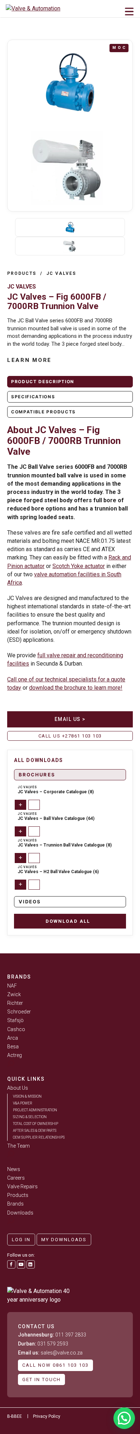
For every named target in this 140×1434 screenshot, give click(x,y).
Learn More (29, 360)
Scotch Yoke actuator (78, 566)
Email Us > (70, 719)
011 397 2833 (52, 1335)
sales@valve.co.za (50, 1353)
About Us (17, 1088)
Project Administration (35, 1110)
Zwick (14, 994)
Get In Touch (41, 1379)
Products (21, 273)
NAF (12, 986)
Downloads (20, 1213)
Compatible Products (43, 411)
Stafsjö (15, 1020)
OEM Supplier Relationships (39, 1137)
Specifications (33, 396)
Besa (13, 1046)
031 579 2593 (43, 1344)
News (13, 1169)
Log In (21, 1239)
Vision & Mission (27, 1096)
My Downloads (64, 1239)
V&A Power (22, 1103)
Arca (12, 1038)
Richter (15, 1003)
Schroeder (19, 1012)
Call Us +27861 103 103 (70, 736)
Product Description (42, 381)
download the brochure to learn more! (75, 687)
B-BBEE (14, 1416)
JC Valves (61, 273)
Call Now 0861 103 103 (55, 1365)
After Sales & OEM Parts (34, 1131)
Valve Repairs (22, 1186)
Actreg (14, 1055)
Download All (68, 921)
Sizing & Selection (30, 1117)
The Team (18, 1146)
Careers (16, 1178)
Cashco (16, 1029)
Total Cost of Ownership (35, 1124)
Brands (15, 1204)
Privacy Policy (46, 1416)
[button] (124, 1418)
